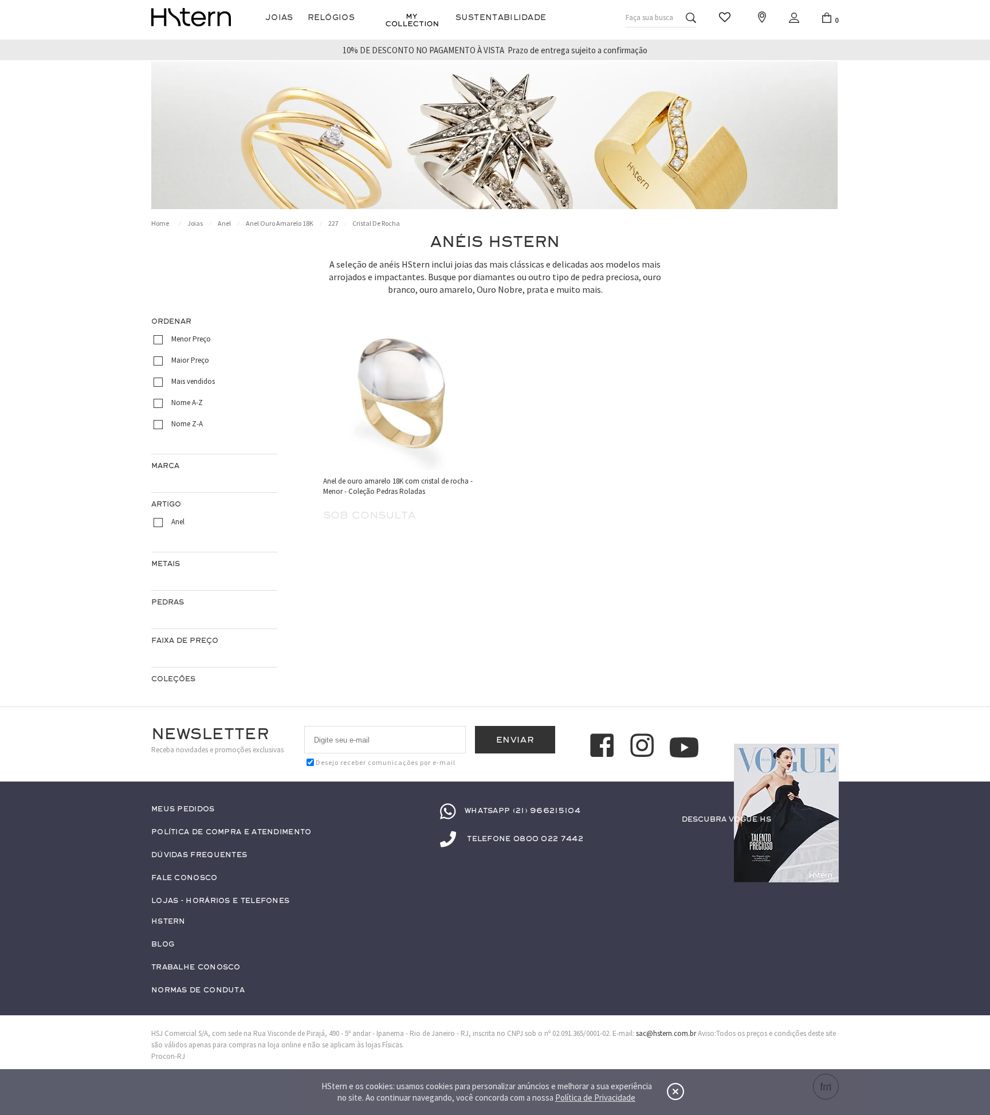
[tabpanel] (495, 135)
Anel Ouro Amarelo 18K (279, 223)
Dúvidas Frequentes (199, 855)
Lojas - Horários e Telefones (220, 901)
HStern (168, 921)
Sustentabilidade (501, 17)
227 (333, 223)
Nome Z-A (187, 424)
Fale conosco (184, 878)
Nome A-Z (187, 402)
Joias (279, 17)
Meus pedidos (183, 809)
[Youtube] (684, 747)
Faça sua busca (649, 17)
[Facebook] (604, 747)
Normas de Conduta (198, 990)
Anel (224, 223)
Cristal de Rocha (376, 223)
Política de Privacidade (595, 1097)
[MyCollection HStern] (412, 20)
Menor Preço (191, 339)
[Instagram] (644, 747)
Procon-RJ (168, 1056)
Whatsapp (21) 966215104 (522, 811)
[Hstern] (191, 17)
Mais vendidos (193, 381)
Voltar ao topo (825, 841)
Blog (162, 944)
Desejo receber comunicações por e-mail (385, 762)
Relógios (331, 17)
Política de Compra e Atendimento (231, 832)
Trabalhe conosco (196, 967)
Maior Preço (190, 360)
